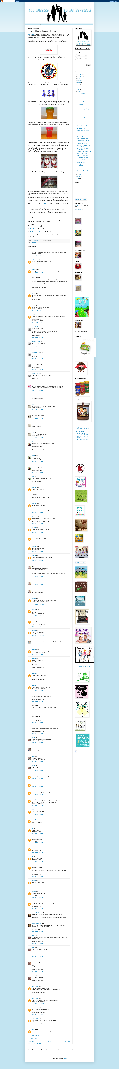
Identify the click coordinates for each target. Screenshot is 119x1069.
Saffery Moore (78, 209)
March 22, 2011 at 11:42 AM (38, 635)
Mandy (33, 737)
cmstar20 (34, 269)
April (78, 89)
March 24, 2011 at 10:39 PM (38, 1003)
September (80, 80)
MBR (33, 775)
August (79, 82)
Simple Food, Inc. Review (82, 138)
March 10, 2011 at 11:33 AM (38, 255)
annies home (34, 259)
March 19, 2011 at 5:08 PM (37, 584)
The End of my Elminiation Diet (84, 151)
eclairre (33, 384)
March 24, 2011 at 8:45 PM (37, 833)
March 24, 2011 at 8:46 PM (37, 842)
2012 (77, 71)
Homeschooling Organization (83, 124)
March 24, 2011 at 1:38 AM (37, 742)
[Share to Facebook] (48, 240)
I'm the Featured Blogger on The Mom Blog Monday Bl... (84, 108)
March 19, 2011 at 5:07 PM (37, 576)
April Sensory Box (81, 95)
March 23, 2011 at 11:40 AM (38, 645)
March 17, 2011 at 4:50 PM (37, 483)
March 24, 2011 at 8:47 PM (37, 852)
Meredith (34, 649)
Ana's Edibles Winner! (82, 114)
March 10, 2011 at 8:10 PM (37, 272)
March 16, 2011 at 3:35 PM (37, 380)
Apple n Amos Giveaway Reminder (82, 118)
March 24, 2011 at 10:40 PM (38, 1014)
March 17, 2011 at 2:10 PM (37, 400)
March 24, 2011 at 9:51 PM (37, 956)
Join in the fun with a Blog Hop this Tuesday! (84, 100)
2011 (77, 73)
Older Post (67, 1041)
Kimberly (34, 799)
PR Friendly (62, 24)
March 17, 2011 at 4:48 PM (37, 451)
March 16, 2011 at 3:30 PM (37, 337)
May (78, 87)
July (78, 84)
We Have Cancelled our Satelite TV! (82, 97)
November (79, 76)
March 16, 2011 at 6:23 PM (37, 390)
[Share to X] (47, 240)
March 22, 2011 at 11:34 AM (38, 615)
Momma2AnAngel (36, 326)
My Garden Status (81, 93)
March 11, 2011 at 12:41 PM (38, 289)
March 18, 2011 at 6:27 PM (37, 560)
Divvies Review (80, 167)
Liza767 (33, 565)
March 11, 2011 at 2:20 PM (37, 301)
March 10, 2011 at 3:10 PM (37, 264)
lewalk (33, 935)
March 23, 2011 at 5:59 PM (37, 701)
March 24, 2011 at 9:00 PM (37, 876)
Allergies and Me (80, 427)
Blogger (65, 1058)
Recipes (46, 24)
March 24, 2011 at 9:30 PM (37, 919)
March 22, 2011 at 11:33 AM (38, 604)
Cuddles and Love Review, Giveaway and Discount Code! (83, 132)
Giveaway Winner (81, 169)
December (79, 74)
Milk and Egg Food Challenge (83, 134)
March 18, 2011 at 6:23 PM (37, 532)
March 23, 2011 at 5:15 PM (37, 654)
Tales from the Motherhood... (82, 439)
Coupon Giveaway (81, 162)
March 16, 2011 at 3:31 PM (37, 347)
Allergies (40, 24)
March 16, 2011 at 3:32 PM (37, 369)
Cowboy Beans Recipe (82, 143)
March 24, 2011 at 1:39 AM (37, 761)
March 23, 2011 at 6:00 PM (37, 722)
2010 (77, 178)
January (79, 176)
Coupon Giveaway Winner (83, 155)
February (79, 174)
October (79, 78)
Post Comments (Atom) (39, 1043)
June (78, 86)
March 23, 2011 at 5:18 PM (37, 681)
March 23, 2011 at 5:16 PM (37, 669)
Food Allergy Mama (80, 433)
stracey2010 (34, 640)
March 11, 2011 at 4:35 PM (37, 322)
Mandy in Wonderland (36, 912)
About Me (33, 24)
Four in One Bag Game (82, 106)
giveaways (34, 242)
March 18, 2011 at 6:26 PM (37, 542)
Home (27, 24)
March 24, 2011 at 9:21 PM (37, 887)
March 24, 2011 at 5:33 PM (37, 824)
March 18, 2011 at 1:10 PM (37, 523)
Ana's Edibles (31, 34)
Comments (79, 58)
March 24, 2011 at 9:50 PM (37, 943)
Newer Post (30, 1041)
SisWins (33, 293)
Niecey (33, 441)
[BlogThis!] (45, 240)
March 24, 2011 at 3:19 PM (37, 778)
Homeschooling (53, 24)
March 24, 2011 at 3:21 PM (37, 794)
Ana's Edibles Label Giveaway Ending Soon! (84, 126)
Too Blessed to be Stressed (36, 231)
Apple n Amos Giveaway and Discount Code (83, 146)
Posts (78, 55)
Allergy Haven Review (82, 153)
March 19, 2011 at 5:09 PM (37, 594)
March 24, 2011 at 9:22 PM (37, 908)
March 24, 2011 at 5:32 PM (37, 805)
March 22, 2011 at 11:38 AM (38, 626)
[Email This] (44, 240)
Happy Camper (35, 986)
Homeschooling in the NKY (82, 434)
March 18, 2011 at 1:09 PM (37, 499)
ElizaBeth (34, 527)
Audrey (33, 1029)
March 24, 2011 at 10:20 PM (38, 994)
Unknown (34, 598)
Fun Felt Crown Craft (81, 128)
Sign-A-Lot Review (81, 136)
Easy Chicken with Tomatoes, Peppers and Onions (83, 121)
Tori (32, 828)
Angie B (33, 314)
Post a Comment (33, 1038)
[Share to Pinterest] (50, 240)
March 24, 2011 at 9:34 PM (37, 931)
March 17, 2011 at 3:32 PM (37, 428)
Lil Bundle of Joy (78, 205)
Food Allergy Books (80, 431)
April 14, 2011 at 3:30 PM (37, 1035)
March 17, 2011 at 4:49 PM (37, 461)
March (78, 91)
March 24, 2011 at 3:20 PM (37, 786)
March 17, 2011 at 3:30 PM (37, 409)
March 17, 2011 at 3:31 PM (37, 418)
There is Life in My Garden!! (83, 157)
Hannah (33, 404)
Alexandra (34, 487)
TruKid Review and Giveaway (83, 116)
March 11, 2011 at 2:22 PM (37, 310)
